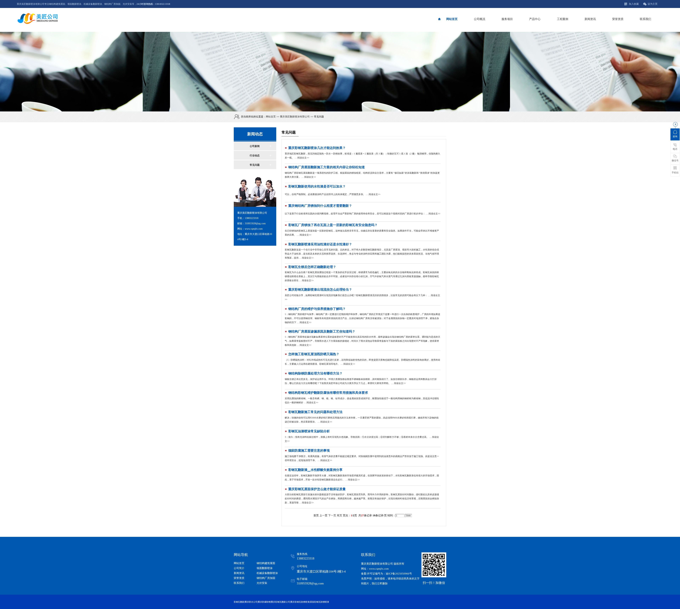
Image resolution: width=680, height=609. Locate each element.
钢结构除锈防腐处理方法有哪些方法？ (315, 373)
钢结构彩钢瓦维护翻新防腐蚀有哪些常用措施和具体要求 (328, 392)
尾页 (339, 515)
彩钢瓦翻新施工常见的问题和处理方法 (315, 412)
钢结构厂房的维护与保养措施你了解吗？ (317, 309)
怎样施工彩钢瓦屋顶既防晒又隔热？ (313, 354)
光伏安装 (262, 583)
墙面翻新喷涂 (265, 568)
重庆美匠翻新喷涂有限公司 (295, 116)
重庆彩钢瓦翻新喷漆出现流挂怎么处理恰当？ (320, 289)
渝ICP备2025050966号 (399, 573)
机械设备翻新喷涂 (267, 573)
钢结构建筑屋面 (266, 563)
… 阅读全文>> (301, 157)
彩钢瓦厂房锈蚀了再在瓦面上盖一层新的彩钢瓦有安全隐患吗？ (333, 225)
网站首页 (271, 116)
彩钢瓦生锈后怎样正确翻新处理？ (312, 267)
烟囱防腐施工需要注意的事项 (309, 450)
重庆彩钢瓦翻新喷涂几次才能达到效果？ (317, 148)
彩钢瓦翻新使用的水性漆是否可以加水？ (317, 186)
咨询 (675, 136)
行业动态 (255, 155)
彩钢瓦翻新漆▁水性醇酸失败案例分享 (315, 470)
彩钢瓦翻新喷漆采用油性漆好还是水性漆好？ (320, 244)
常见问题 (255, 165)
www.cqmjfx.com (379, 568)
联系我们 (239, 583)
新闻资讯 (239, 573)
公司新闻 (255, 146)
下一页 (332, 515)
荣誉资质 (239, 578)
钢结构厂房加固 (266, 578)
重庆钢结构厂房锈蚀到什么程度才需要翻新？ (320, 205)
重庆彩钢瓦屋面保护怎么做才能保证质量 (317, 489)
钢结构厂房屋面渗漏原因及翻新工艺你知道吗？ (321, 331)
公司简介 (239, 568)
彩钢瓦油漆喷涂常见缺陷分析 (309, 431)
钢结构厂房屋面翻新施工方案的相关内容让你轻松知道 (326, 167)
